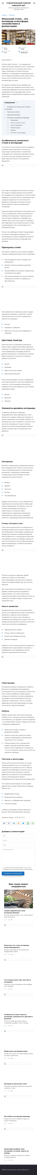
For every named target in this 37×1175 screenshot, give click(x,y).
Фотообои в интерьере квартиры (17, 1116)
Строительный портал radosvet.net (18, 4)
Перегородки (15, 127)
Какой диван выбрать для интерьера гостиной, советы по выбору (16, 1151)
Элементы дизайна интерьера (18, 118)
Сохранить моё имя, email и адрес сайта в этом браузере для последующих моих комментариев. (18, 868)
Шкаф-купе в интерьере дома (15, 1051)
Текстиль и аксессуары (18, 132)
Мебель (13, 130)
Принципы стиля (13, 112)
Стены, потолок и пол (17, 123)
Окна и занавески (16, 125)
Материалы (14, 120)
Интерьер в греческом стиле (15, 1084)
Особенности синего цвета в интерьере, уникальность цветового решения (18, 1016)
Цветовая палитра (13, 115)
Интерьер (7, 41)
